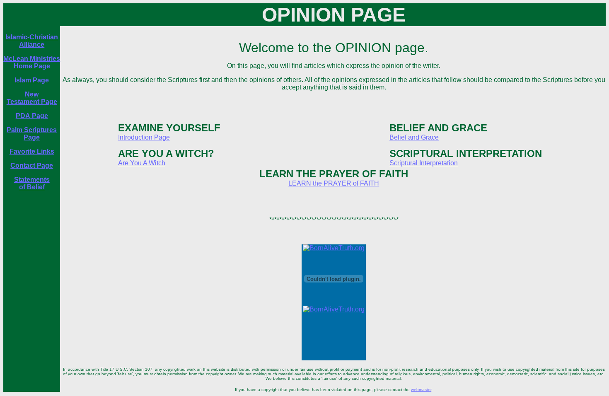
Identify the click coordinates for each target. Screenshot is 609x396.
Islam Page (32, 80)
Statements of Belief (32, 183)
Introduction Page (144, 137)
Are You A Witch (141, 163)
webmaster (421, 389)
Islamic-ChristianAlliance (31, 41)
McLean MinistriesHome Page (31, 62)
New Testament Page (32, 98)
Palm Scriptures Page (32, 133)
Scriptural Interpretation (423, 163)
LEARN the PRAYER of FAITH (333, 183)
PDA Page (32, 115)
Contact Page (31, 165)
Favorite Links (32, 151)
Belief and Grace (414, 137)
